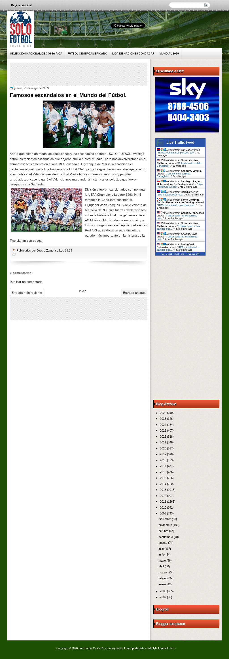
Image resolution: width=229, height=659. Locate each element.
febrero (163, 578)
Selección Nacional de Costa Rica (36, 53)
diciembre (165, 519)
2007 (163, 597)
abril (162, 566)
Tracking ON (193, 254)
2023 (163, 430)
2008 (163, 591)
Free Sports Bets (134, 648)
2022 (163, 436)
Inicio (82, 291)
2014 (163, 484)
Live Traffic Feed (180, 142)
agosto (163, 542)
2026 (163, 413)
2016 (163, 472)
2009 (163, 513)
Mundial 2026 (169, 53)
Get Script (166, 254)
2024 (163, 424)
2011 (163, 501)
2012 (163, 495)
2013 (163, 489)
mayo (163, 560)
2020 (163, 448)
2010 (163, 507)
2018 (163, 460)
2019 (163, 454)
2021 (163, 442)
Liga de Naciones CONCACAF (133, 53)
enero (163, 584)
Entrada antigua (134, 292)
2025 (163, 418)
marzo (163, 572)
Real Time (179, 254)
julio (162, 548)
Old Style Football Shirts (161, 648)
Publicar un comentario (26, 281)
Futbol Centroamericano (87, 53)
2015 (163, 478)
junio (162, 554)
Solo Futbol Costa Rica (170, 194)
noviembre (166, 525)
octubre (164, 531)
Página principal (21, 5)
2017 (163, 466)
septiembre (166, 537)
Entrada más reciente (27, 292)
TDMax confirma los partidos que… (177, 152)
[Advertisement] (92, 74)
